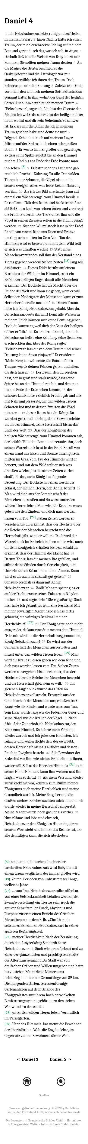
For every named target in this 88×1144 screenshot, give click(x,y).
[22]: (8, 891)
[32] (72, 764)
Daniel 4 (18, 21)
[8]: (7, 862)
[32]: (8, 1024)
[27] (30, 623)
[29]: (8, 1012)
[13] (66, 261)
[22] (33, 517)
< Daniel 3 (27, 1059)
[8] (23, 167)
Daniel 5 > (60, 1059)
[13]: (8, 879)
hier (76, 1124)
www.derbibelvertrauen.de (63, 1112)
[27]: (8, 937)
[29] (67, 653)
